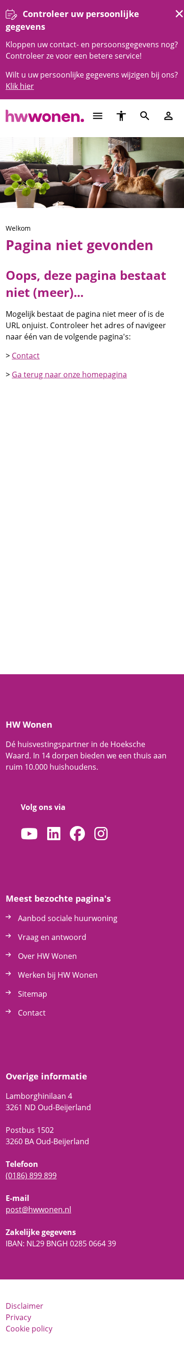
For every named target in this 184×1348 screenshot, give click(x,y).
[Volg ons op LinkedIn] (53, 834)
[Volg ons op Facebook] (77, 834)
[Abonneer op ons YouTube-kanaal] (29, 834)
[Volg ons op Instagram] (101, 834)
